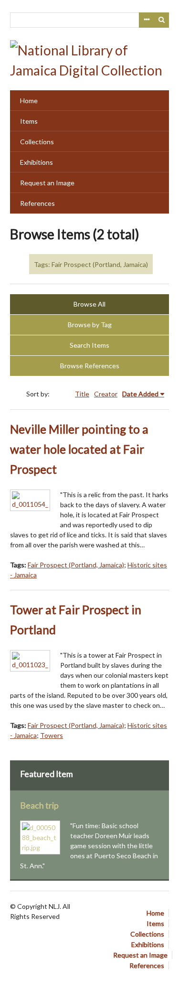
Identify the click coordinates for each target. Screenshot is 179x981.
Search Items (89, 345)
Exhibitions (36, 162)
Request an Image (47, 183)
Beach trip (39, 805)
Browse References (89, 366)
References (37, 203)
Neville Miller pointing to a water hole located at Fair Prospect (79, 449)
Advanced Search (146, 20)
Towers (51, 735)
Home (29, 100)
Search (161, 20)
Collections (37, 142)
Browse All (89, 304)
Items (29, 121)
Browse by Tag (90, 324)
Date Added (140, 394)
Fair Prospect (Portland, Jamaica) (76, 565)
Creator (105, 394)
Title (82, 394)
